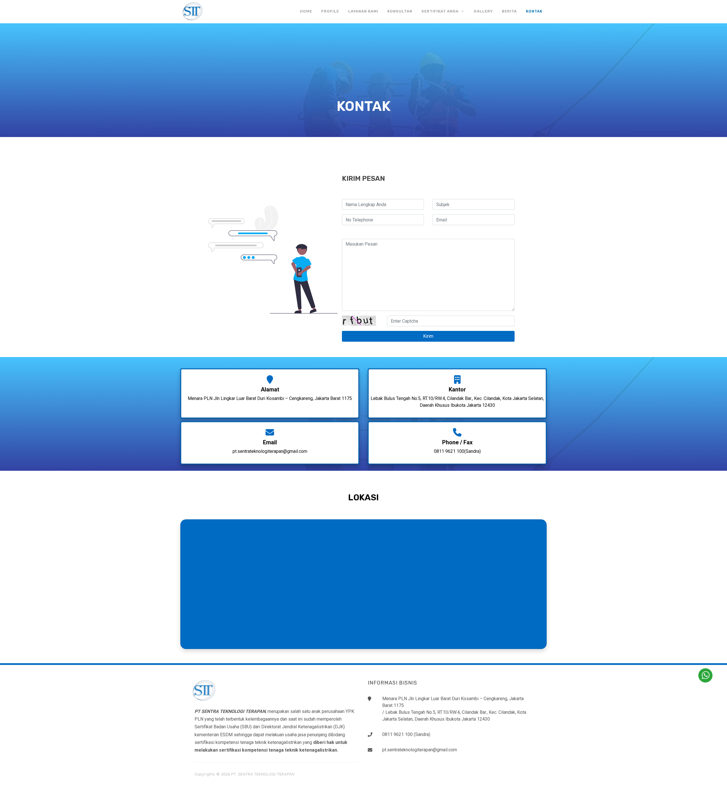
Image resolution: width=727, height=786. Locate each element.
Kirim (428, 336)
